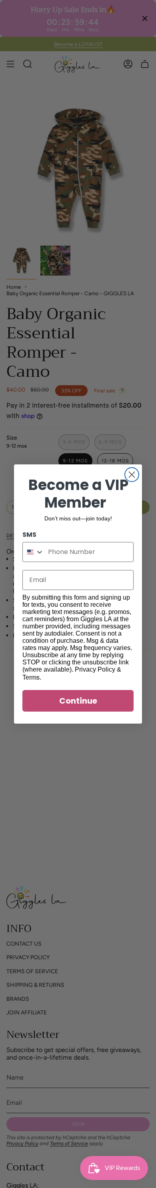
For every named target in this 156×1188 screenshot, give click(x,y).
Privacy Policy (95, 669)
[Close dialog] (132, 475)
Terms (31, 677)
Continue (78, 700)
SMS (29, 534)
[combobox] (33, 552)
